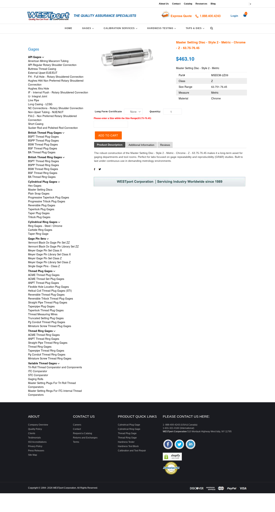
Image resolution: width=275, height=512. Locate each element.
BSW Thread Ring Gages (43, 169)
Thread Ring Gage (127, 437)
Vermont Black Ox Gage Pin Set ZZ (49, 242)
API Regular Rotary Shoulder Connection (52, 65)
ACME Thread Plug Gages (43, 275)
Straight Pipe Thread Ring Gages (47, 342)
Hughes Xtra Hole (38, 88)
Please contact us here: (186, 416)
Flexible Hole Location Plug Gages (48, 286)
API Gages (35, 57)
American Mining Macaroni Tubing (48, 61)
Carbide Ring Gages (40, 230)
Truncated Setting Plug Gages (46, 318)
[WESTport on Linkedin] (190, 445)
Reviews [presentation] (165, 144)
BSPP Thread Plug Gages (43, 140)
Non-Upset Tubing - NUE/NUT (46, 112)
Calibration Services (121, 28)
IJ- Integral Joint (37, 96)
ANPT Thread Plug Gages (43, 283)
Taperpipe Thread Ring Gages (46, 350)
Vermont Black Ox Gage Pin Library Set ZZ (53, 246)
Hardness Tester (126, 442)
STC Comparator (38, 375)
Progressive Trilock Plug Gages (46, 201)
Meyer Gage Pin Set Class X (45, 250)
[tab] (109, 145)
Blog (213, 3)
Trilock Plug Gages (39, 217)
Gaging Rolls (35, 379)
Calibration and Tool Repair (132, 450)
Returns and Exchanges (85, 437)
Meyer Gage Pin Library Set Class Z (49, 262)
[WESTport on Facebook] (168, 445)
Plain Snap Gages (38, 193)
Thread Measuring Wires (42, 314)
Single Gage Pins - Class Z (44, 266)
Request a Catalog (82, 433)
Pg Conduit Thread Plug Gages (46, 322)
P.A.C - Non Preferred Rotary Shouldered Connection (52, 118)
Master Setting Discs (40, 189)
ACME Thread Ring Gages (44, 335)
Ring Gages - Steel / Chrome (45, 226)
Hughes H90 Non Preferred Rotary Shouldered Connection (55, 82)
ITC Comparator (37, 371)
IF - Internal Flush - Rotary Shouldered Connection (58, 92)
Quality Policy (35, 429)
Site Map (32, 455)
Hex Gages (34, 185)
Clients (31, 433)
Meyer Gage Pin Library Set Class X (49, 254)
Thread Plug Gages (40, 271)
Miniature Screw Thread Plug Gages (49, 326)
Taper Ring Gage (38, 234)
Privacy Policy (35, 446)
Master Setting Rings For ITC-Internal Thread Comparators (55, 392)
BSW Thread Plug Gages (43, 144)
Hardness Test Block (128, 446)
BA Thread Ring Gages (42, 177)
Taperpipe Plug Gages (41, 306)
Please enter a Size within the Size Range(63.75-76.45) (122, 118)
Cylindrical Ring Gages (43, 222)
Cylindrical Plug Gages (43, 181)
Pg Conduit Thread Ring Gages (46, 354)
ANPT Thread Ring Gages (43, 339)
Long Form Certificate (108, 111)
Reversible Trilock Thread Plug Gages (50, 298)
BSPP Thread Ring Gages (43, 165)
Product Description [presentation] (110, 144)
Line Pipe (33, 100)
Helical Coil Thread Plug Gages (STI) (50, 290)
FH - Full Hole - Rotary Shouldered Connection (55, 76)
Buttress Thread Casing (42, 69)
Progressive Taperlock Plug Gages (48, 197)
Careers (77, 424)
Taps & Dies (196, 28)
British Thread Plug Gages (45, 132)
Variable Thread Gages (43, 363)
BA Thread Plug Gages (41, 152)
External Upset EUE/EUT (42, 73)
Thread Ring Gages (41, 331)
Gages (88, 28)
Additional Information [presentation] (141, 144)
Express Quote (181, 16)
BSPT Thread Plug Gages (43, 136)
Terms (76, 442)
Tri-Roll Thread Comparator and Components (55, 367)
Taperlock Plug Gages (41, 209)
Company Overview (38, 424)
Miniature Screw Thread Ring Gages (49, 358)
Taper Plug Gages (39, 213)
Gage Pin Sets (37, 238)
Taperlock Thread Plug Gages (46, 310)
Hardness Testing (162, 28)
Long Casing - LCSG (40, 104)
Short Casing (35, 124)
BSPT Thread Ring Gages (43, 161)
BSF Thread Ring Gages (42, 173)
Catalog (188, 3)
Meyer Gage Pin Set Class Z (45, 258)
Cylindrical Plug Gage (129, 424)
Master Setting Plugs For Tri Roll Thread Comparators (52, 385)
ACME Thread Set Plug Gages (46, 279)
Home (68, 28)
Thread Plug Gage (127, 433)
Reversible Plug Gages (41, 205)
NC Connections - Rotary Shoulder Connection (55, 108)
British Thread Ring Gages (45, 157)
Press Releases (36, 450)
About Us (164, 3)
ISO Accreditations (37, 442)
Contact (176, 3)
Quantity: (155, 111)
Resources (201, 3)
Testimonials (34, 437)
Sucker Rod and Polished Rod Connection (53, 128)
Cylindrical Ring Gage (129, 429)
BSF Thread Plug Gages (42, 148)
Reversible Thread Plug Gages (46, 294)
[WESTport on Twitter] (179, 445)
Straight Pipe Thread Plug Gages (47, 302)
